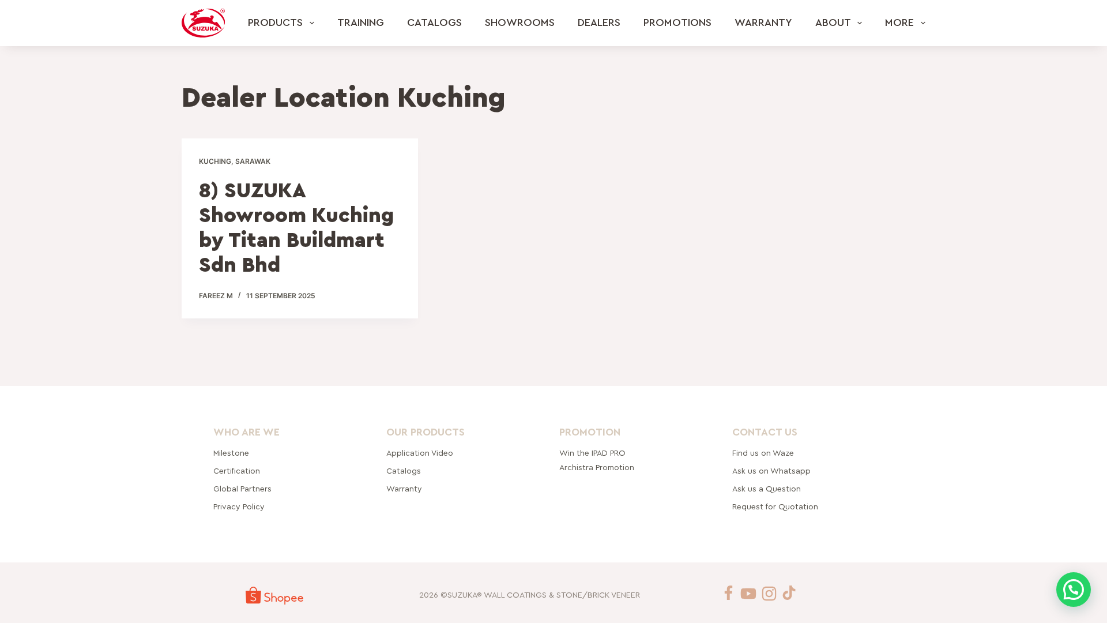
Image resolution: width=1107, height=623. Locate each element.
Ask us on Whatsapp (772, 471)
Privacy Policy (239, 507)
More (899, 22)
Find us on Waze (763, 453)
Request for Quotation (775, 507)
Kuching (215, 161)
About (833, 22)
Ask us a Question (766, 489)
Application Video (419, 453)
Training (360, 22)
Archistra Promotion (596, 468)
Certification (236, 471)
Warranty (763, 22)
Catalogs (434, 22)
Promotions (677, 22)
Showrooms (520, 22)
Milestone (231, 453)
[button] (1073, 589)
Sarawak (252, 161)
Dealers (599, 22)
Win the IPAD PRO (592, 453)
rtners (242, 489)
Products (275, 22)
